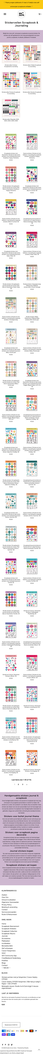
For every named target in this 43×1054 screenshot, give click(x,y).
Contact (5, 910)
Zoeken (4, 895)
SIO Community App (9, 956)
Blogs (4, 963)
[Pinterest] (5, 1045)
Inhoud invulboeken (9, 900)
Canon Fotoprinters (9, 951)
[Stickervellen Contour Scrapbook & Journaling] (11, 54)
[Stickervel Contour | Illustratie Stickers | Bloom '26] (11, 663)
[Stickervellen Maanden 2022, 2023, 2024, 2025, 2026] (11, 108)
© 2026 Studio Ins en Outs (9, 1048)
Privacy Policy (7, 905)
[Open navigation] (5, 14)
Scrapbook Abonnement (10, 926)
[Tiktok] (11, 1045)
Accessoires (6, 938)
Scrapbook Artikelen (9, 929)
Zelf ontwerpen (7, 948)
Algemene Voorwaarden (10, 902)
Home (4, 924)
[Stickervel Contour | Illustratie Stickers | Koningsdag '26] (32, 758)
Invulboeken (6, 943)
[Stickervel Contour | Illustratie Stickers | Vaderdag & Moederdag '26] (32, 599)
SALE (4, 953)
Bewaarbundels (7, 946)
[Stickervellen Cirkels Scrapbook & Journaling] (32, 54)
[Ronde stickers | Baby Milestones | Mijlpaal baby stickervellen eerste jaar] (32, 305)
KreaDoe (5, 960)
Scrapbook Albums (8, 934)
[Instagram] (8, 1045)
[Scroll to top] (39, 1050)
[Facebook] (2, 1045)
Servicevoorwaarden (9, 912)
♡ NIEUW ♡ (6, 968)
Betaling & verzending (9, 907)
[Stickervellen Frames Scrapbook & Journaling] (11, 81)
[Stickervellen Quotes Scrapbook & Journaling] (32, 81)
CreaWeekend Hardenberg (11, 958)
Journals (5, 936)
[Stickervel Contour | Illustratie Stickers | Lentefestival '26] (32, 694)
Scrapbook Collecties (9, 931)
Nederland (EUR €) (11, 1025)
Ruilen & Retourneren (9, 914)
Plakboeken (6, 941)
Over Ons (5, 897)
